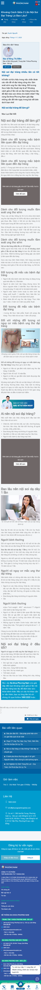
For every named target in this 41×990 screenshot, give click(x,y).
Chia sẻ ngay (34, 719)
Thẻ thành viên (6, 909)
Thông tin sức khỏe (7, 906)
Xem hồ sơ (16, 66)
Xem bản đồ (6, 924)
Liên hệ (3, 903)
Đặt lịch (7, 66)
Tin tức (3, 895)
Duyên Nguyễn (12, 33)
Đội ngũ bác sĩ (6, 892)
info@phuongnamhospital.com (19, 808)
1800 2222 (12, 802)
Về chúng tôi (5, 890)
